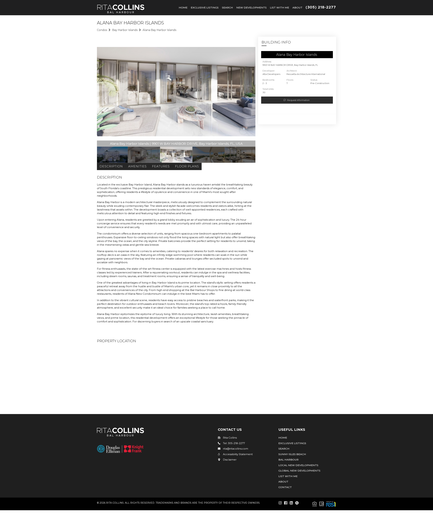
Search (227, 7)
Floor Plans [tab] (187, 166)
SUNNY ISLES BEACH (292, 454)
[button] (324, 503)
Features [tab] (161, 166)
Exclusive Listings (205, 7)
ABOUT (283, 481)
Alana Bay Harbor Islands (159, 30)
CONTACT (285, 487)
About (297, 7)
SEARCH (283, 448)
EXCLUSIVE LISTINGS (292, 443)
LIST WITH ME (288, 476)
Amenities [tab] (137, 166)
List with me (279, 7)
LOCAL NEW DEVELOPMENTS (298, 465)
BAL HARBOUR (288, 459)
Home (183, 7)
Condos (102, 30)
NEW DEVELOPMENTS (251, 7)
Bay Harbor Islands (125, 30)
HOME (282, 437)
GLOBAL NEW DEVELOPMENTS (299, 470)
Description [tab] (111, 166)
